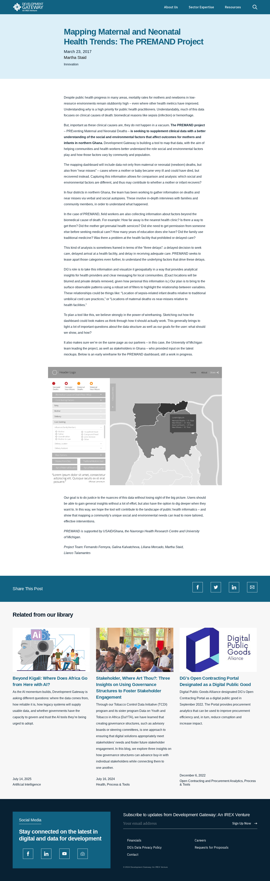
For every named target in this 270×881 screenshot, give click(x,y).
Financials (134, 840)
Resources (233, 7)
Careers (200, 840)
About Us (171, 7)
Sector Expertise (201, 7)
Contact (132, 855)
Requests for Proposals (211, 847)
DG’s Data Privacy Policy (144, 847)
